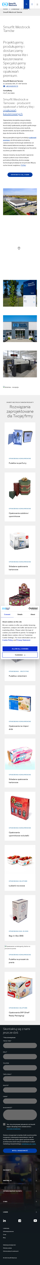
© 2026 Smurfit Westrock (10, 1258)
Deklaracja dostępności (9, 1245)
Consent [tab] (7, 614)
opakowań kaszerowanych (13, 112)
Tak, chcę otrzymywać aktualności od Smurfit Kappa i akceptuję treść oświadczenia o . (21, 1127)
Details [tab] (20, 614)
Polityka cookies (7, 1248)
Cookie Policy (7, 640)
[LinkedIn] (4, 1220)
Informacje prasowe (8, 1231)
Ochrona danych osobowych (11, 1251)
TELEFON (6, 1063)
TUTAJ (23, 165)
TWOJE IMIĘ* (7, 1041)
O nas (4, 1234)
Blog (4, 1237)
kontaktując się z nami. (29, 1144)
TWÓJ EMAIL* (7, 1074)
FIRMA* (5, 1096)
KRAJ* (5, 1052)
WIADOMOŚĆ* (7, 1107)
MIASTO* (6, 1085)
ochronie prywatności (13, 1129)
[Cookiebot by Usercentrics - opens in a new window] (29, 608)
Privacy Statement (23, 640)
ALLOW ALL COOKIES (20, 649)
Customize (19, 655)
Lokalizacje (6, 1228)
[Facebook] (19, 1220)
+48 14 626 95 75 (12, 86)
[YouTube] (35, 1220)
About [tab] (33, 614)
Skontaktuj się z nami (20, 175)
